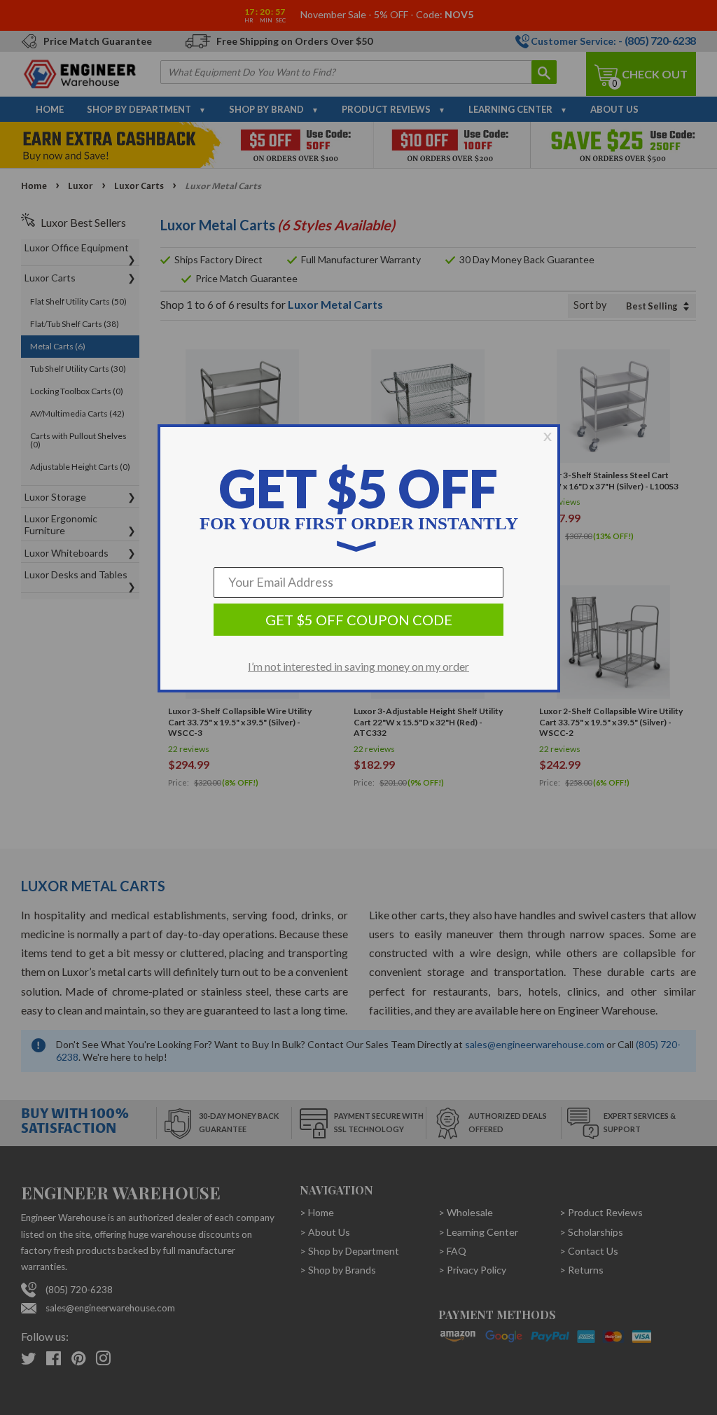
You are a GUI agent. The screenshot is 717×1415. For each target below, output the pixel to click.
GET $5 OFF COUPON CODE (358, 619)
